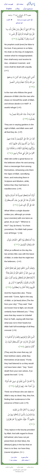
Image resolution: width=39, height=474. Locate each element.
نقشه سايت (20, 467)
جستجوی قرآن (28, 9)
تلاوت (8, 20)
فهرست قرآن (8, 4)
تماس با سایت (9, 467)
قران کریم (23, 469)
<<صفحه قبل (26, 460)
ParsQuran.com (20, 471)
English (9, 9)
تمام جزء (14, 457)
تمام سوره (24, 457)
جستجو (18, 23)
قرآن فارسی (16, 469)
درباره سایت (30, 467)
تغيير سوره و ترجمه (23, 20)
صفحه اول (19, 4)
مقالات (17, 9)
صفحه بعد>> (13, 460)
